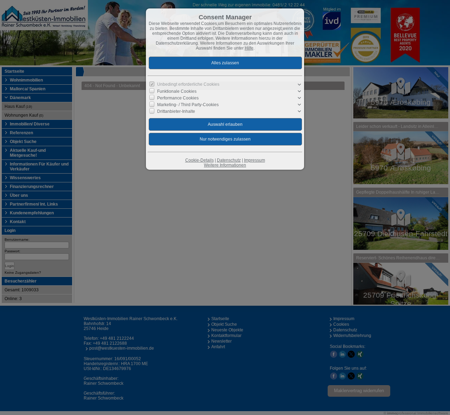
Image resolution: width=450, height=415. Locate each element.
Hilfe (249, 48)
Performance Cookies (178, 98)
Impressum (254, 160)
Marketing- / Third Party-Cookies (188, 104)
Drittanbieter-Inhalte (176, 111)
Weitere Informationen (225, 165)
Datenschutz (229, 160)
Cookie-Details (199, 160)
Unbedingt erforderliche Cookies (188, 84)
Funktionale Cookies (177, 91)
